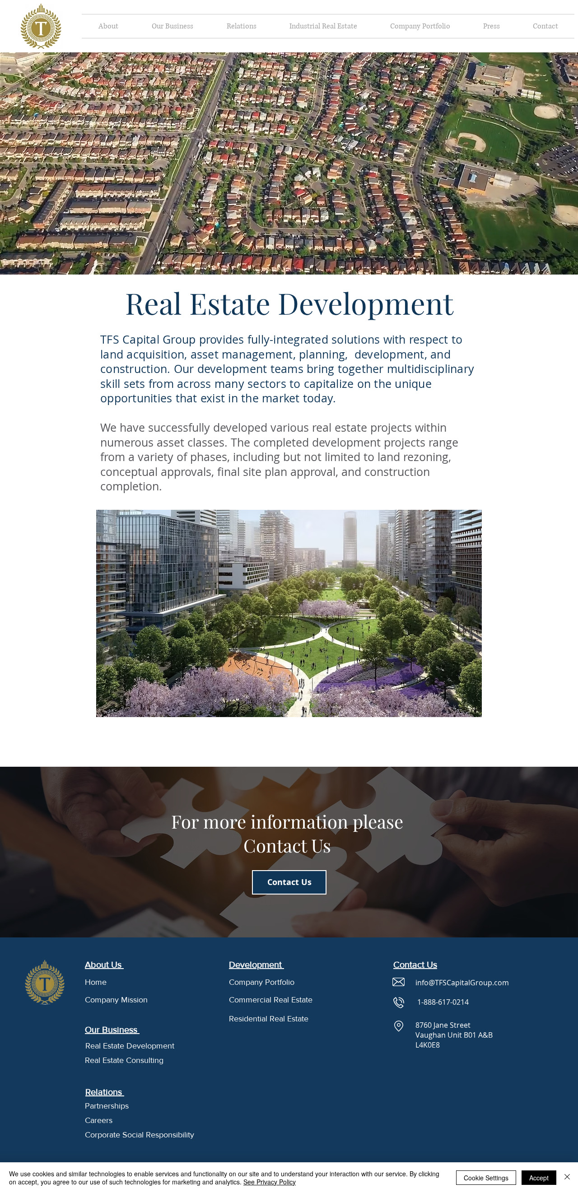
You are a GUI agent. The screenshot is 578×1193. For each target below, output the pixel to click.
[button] (108, 26)
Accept (539, 1177)
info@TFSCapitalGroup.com (462, 983)
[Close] (567, 1178)
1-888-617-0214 (443, 1002)
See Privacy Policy (269, 1181)
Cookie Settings (486, 1177)
